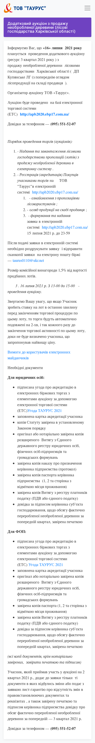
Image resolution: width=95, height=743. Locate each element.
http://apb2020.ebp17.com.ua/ (55, 192)
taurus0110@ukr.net (28, 260)
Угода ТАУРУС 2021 (44, 410)
